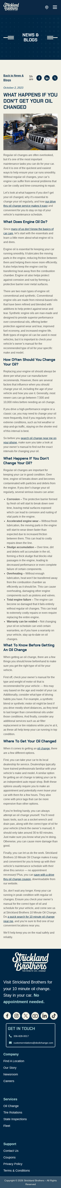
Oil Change (11, 1106)
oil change (43, 748)
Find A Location (13, 1061)
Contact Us (10, 1150)
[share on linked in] (47, 78)
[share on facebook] (39, 78)
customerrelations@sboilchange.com (33, 1042)
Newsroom (10, 1074)
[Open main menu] (55, 7)
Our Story (9, 1067)
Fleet (6, 1126)
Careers (8, 1081)
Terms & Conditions (16, 1170)
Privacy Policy (12, 1164)
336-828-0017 (21, 1036)
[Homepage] (11, 7)
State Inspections (15, 1119)
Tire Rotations (12, 1112)
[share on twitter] (55, 78)
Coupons (9, 1157)
